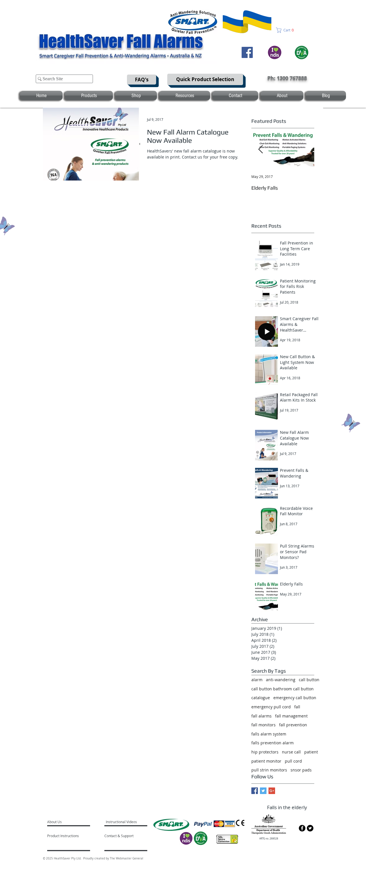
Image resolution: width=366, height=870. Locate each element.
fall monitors (263, 724)
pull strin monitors (269, 770)
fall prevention (293, 724)
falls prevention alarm (272, 742)
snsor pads (301, 770)
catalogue (260, 697)
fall (297, 706)
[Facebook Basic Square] (254, 790)
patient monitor (266, 761)
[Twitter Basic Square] (263, 790)
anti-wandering (280, 679)
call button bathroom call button (282, 688)
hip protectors (265, 752)
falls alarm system (268, 734)
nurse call (291, 752)
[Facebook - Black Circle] (302, 828)
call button (309, 679)
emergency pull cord (271, 706)
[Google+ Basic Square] (271, 790)
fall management (291, 716)
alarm (256, 679)
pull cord (293, 761)
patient (311, 752)
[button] (286, 30)
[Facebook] (247, 52)
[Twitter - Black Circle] (310, 828)
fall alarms (261, 716)
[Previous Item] (260, 149)
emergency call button (294, 697)
